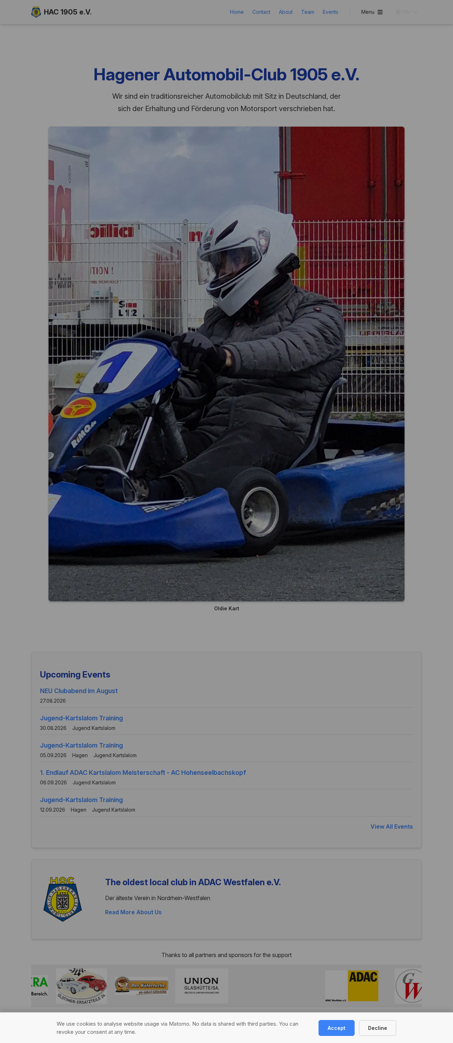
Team (307, 12)
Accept (336, 1028)
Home (237, 12)
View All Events (392, 826)
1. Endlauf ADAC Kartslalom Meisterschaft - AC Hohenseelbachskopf (143, 772)
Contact (261, 12)
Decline (377, 1028)
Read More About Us (133, 912)
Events (330, 12)
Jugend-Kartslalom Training (81, 718)
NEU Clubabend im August (79, 691)
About (286, 12)
